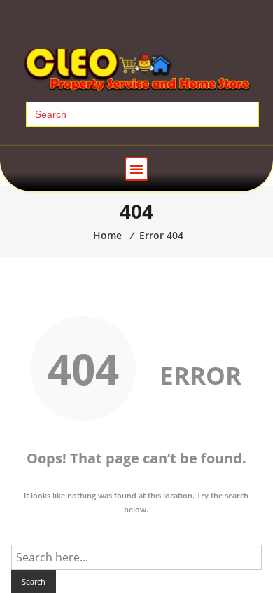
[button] (136, 169)
